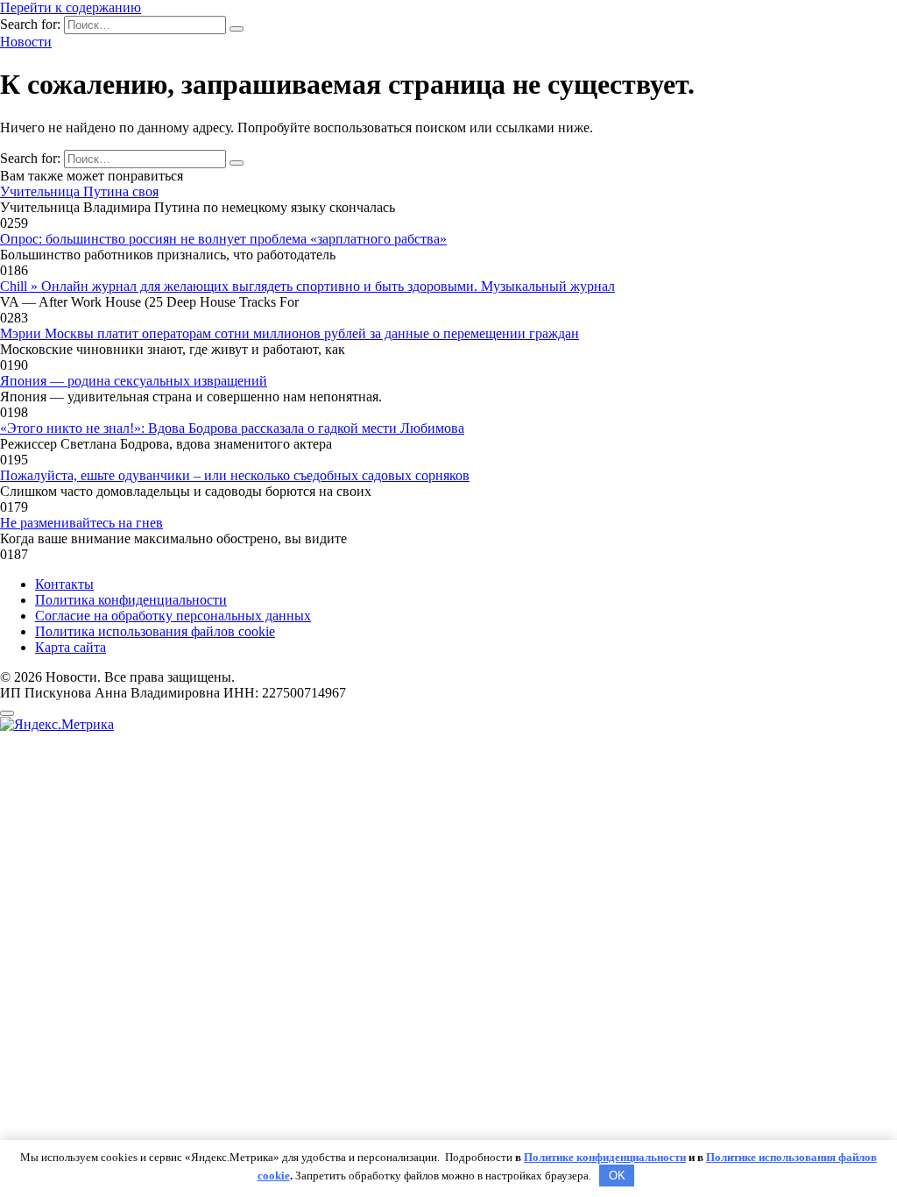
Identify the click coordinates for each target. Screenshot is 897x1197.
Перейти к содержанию (70, 7)
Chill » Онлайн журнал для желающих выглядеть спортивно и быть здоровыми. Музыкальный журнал (307, 286)
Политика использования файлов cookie (155, 631)
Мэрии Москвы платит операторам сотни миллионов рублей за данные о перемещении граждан (289, 333)
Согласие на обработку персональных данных (173, 615)
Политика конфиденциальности (131, 599)
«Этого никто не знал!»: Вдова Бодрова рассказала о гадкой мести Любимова (232, 428)
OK (617, 1175)
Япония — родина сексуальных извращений (133, 380)
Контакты (64, 584)
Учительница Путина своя (79, 191)
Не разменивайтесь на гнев (81, 522)
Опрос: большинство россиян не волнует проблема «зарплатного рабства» (223, 238)
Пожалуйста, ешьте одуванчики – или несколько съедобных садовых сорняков (235, 475)
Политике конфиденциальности (605, 1157)
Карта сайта (70, 647)
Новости (26, 41)
